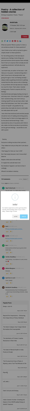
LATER (15, 216)
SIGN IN (24, 216)
